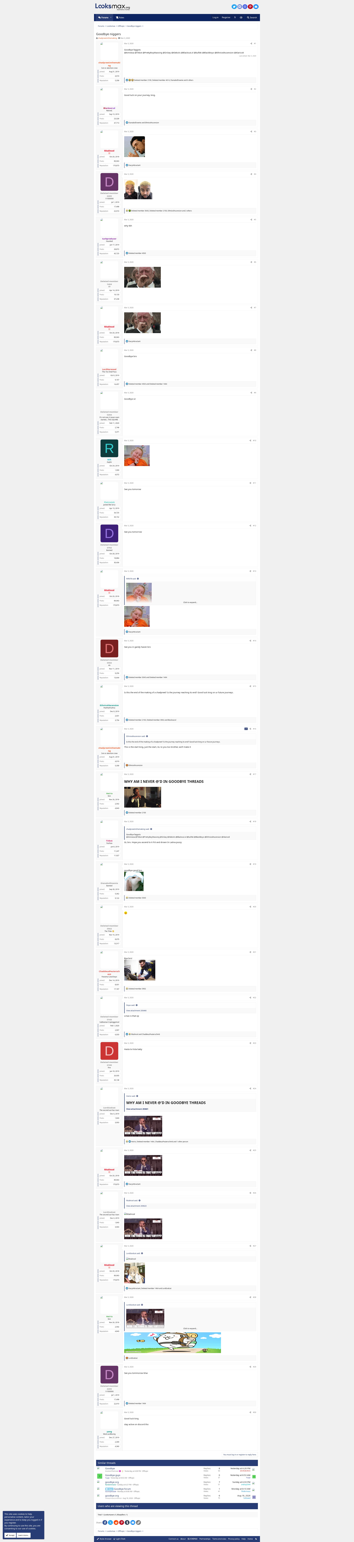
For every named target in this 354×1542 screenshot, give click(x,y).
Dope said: (130, 1005)
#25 (254, 1150)
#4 (255, 174)
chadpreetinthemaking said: (137, 829)
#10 (254, 440)
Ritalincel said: (132, 1200)
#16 (254, 729)
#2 (255, 89)
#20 (254, 907)
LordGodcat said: (133, 1253)
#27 (254, 1246)
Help (244, 1539)
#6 (255, 262)
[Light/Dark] (241, 17)
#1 (255, 43)
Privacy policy (234, 1539)
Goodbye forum (122, 1488)
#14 (254, 641)
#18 (254, 821)
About (183, 1539)
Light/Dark (120, 1539)
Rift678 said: (131, 578)
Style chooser (105, 1539)
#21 (254, 952)
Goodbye (110, 1468)
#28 (254, 1297)
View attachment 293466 (136, 1010)
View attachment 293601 (137, 1109)
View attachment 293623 (136, 1206)
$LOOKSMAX (192, 1539)
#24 (254, 1088)
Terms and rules (219, 1539)
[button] (111, 17)
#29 (254, 1367)
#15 (254, 686)
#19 (254, 864)
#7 (255, 307)
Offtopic (145, 1471)
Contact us (173, 1539)
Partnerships (205, 1539)
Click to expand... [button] (190, 602)
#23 (254, 1043)
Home (250, 1539)
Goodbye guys (112, 1475)
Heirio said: (130, 1096)
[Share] (251, 43)
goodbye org (112, 1482)
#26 (254, 1193)
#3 (255, 131)
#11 (254, 483)
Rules (121, 17)
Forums (104, 17)
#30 (254, 1412)
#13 (254, 571)
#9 (255, 392)
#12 (254, 525)
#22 (254, 997)
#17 (254, 774)
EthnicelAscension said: (135, 736)
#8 (255, 350)
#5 (255, 219)
